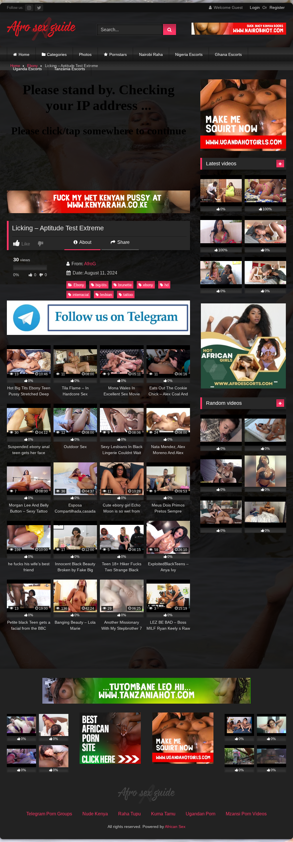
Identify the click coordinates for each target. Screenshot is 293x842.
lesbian (106, 295)
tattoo (128, 295)
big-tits (101, 285)
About (84, 242)
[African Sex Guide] (45, 30)
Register (277, 7)
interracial (81, 295)
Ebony (79, 285)
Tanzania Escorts (69, 68)
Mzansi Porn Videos (246, 813)
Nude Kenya (95, 813)
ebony (148, 285)
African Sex (175, 826)
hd (167, 285)
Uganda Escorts (27, 68)
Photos (85, 54)
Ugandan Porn (200, 813)
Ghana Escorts (228, 54)
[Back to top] (275, 825)
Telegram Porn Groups (49, 813)
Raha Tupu (129, 813)
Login (255, 7)
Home (24, 54)
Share (123, 242)
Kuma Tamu (163, 813)
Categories (57, 54)
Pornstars (118, 54)
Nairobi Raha (151, 54)
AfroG (90, 263)
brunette (125, 285)
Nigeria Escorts (189, 54)
